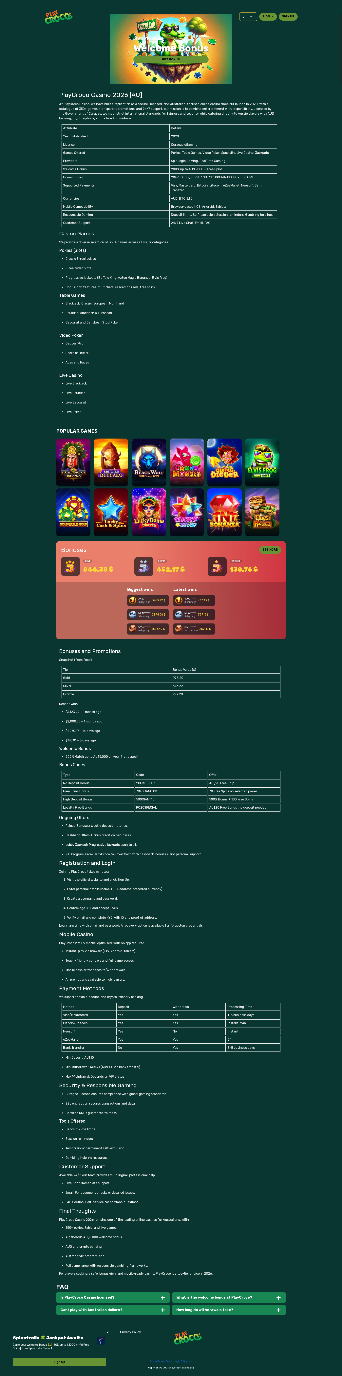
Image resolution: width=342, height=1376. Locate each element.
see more (270, 549)
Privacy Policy (130, 1332)
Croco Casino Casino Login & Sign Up (171, 1361)
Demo (73, 479)
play (73, 468)
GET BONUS (171, 59)
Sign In (268, 16)
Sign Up (288, 16)
